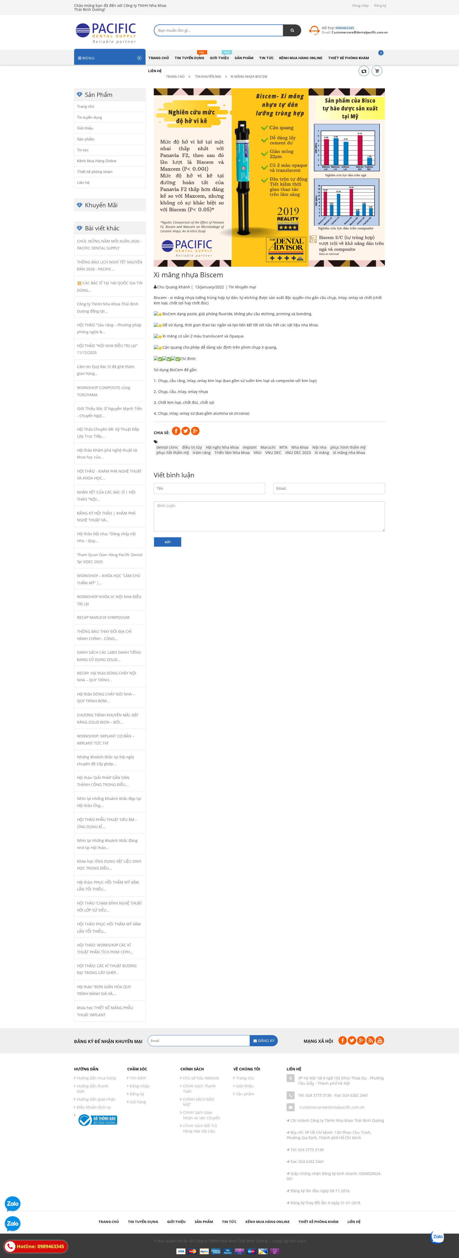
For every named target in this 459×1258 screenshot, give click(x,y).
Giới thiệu (85, 128)
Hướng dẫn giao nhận (96, 1099)
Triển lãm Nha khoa (232, 452)
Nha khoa (299, 446)
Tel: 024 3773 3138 (314, 1095)
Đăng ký (380, 5)
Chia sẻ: (161, 432)
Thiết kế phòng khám (95, 171)
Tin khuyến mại (242, 286)
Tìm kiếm (138, 1077)
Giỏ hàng (138, 1101)
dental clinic (167, 446)
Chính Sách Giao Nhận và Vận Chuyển (201, 1115)
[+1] (195, 430)
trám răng (202, 452)
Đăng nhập (360, 5)
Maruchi (268, 446)
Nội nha (319, 446)
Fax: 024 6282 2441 (351, 1095)
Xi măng (322, 452)
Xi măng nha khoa (349, 452)
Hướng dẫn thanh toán (92, 1088)
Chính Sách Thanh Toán (199, 1088)
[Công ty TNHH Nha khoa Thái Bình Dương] (107, 32)
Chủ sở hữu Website (201, 1077)
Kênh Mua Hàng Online (96, 160)
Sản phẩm (85, 139)
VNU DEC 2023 (298, 452)
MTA (283, 446)
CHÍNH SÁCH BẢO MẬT (198, 1102)
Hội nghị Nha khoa (222, 446)
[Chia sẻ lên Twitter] (186, 430)
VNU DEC (273, 452)
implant (250, 446)
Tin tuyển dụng (89, 117)
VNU (257, 452)
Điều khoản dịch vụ (94, 1107)
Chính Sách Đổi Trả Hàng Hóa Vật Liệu (200, 1128)
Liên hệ (83, 182)
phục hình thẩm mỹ (348, 446)
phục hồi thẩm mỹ (172, 452)
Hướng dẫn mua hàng (96, 1077)
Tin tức (82, 150)
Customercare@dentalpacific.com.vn (331, 1107)
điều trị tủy (192, 446)
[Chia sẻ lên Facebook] (176, 430)
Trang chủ (85, 106)
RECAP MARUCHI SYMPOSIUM (103, 617)
